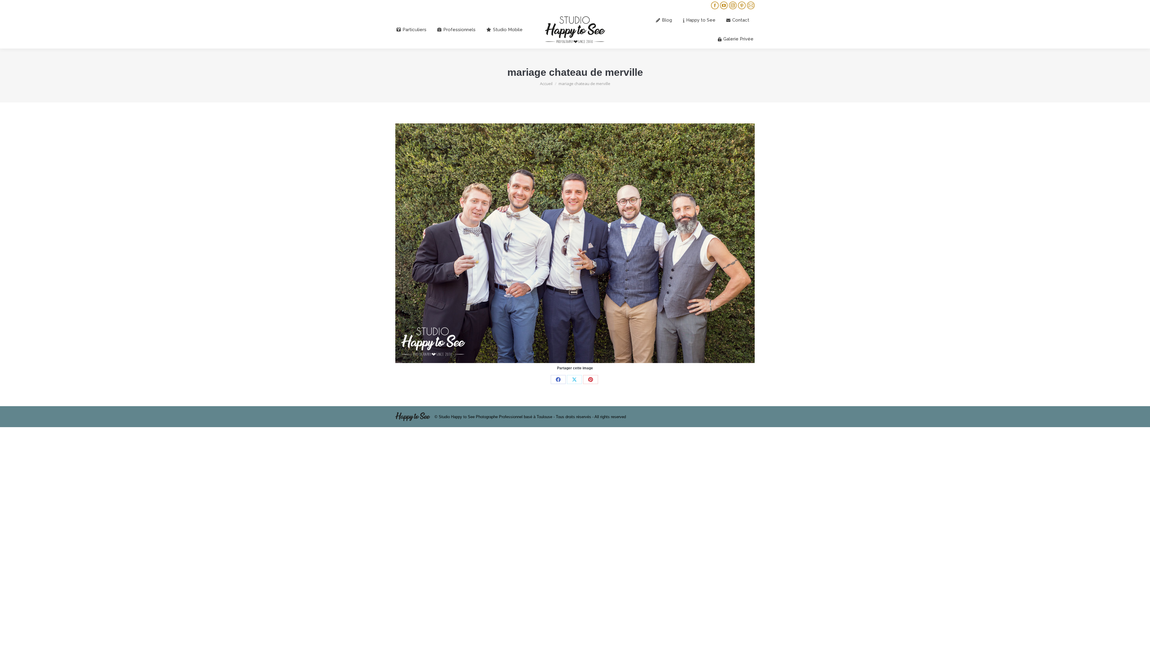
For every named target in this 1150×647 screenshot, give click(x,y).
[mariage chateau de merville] (575, 243)
